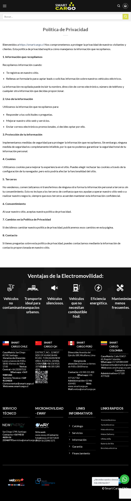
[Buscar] (118, 6)
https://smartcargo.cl (31, 44)
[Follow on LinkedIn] (119, 481)
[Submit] (125, 17)
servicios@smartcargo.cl (25, 440)
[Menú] (5, 6)
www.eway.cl (41, 435)
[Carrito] (125, 6)
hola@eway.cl (41, 437)
